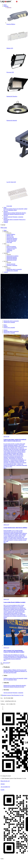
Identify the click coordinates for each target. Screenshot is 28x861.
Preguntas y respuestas (18, 216)
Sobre (5, 207)
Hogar (5, 4)
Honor (15, 210)
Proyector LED (10, 72)
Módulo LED (10, 48)
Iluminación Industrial (12, 120)
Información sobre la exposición (11, 219)
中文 (2, 227)
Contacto (6, 222)
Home (5, 230)
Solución (6, 211)
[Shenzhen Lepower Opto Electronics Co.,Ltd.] (12, 2)
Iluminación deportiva (21, 212)
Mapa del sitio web (5, 781)
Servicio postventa (8, 216)
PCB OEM (9, 206)
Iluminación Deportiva (12, 96)
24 (8, 662)
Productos (6, 6)
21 (4, 662)
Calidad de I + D (10, 249)
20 (3, 662)
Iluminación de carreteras (9, 212)
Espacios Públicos (11, 24)
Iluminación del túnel (19, 214)
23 (7, 662)
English (5, 227)
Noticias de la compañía (12, 270)
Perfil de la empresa (8, 208)
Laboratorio (10, 210)
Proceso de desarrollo (18, 208)
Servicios (6, 215)
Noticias (5, 218)
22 (6, 662)
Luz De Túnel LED (11, 182)
